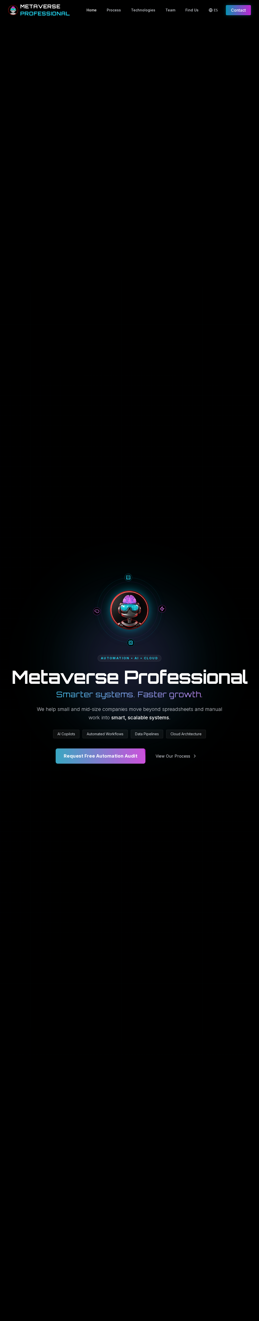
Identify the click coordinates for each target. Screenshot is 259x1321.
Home (92, 10)
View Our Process (173, 756)
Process (114, 10)
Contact (238, 10)
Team (170, 10)
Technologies (143, 10)
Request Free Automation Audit (100, 756)
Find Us (192, 10)
